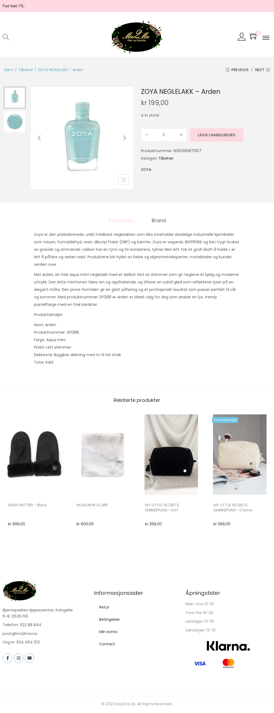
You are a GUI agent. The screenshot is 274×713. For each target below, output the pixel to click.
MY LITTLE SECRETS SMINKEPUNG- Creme (233, 507)
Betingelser (109, 619)
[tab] (121, 220)
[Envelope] (29, 658)
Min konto (108, 631)
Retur (104, 607)
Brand (159, 220)
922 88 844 (30, 624)
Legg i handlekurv (216, 135)
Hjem (9, 69)
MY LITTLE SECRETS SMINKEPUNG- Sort (162, 507)
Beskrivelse (121, 220)
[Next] (124, 138)
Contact (107, 644)
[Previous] (39, 138)
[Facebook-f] (7, 658)
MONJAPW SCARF (92, 505)
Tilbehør (25, 69)
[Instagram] (18, 658)
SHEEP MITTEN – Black (27, 505)
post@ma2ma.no (20, 633)
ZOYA (146, 169)
